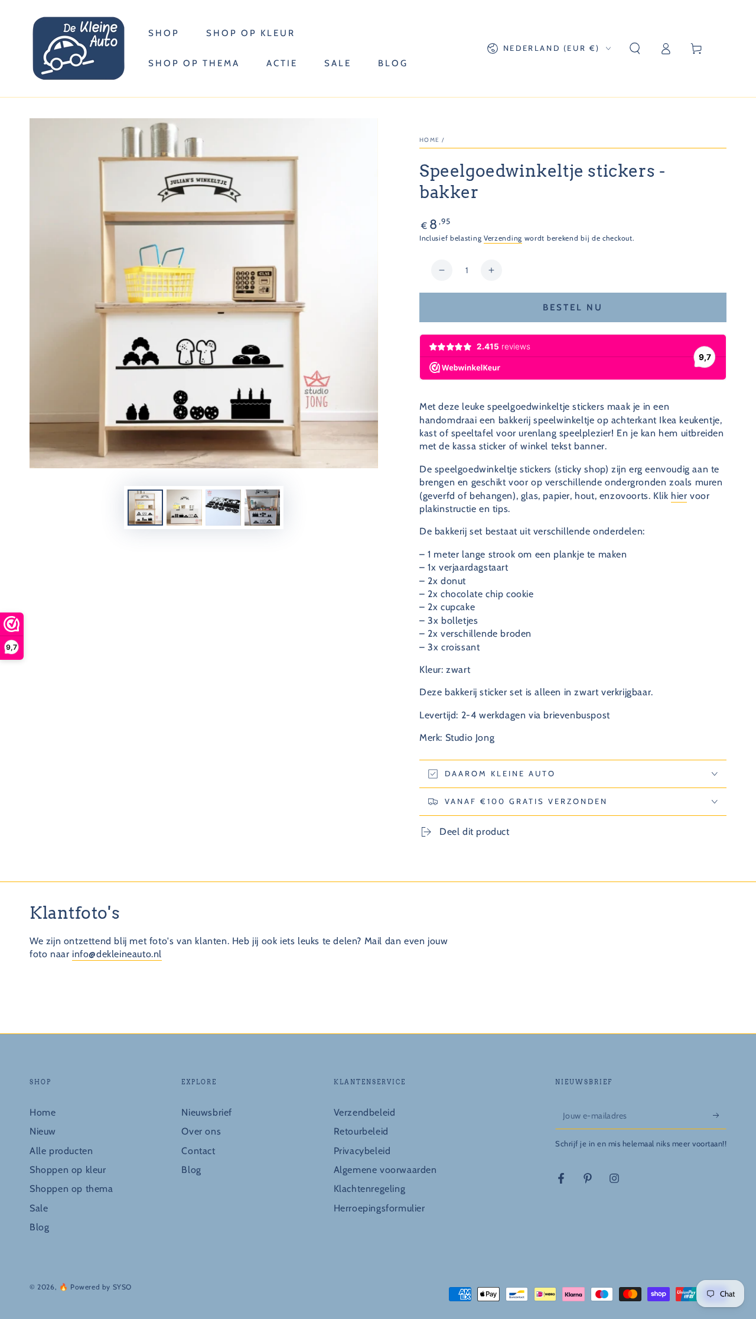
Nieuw (43, 1131)
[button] (635, 48)
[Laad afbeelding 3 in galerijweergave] (223, 508)
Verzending (503, 238)
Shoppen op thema (71, 1188)
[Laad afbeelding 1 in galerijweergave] (145, 508)
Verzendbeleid (365, 1112)
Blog (39, 1227)
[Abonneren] (719, 1116)
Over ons (201, 1131)
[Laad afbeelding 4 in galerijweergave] (262, 508)
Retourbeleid (361, 1131)
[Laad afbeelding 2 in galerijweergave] (184, 508)
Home (429, 140)
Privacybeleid (362, 1150)
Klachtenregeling (370, 1188)
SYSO (122, 1286)
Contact (198, 1150)
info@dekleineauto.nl (117, 954)
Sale (39, 1208)
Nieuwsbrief (206, 1112)
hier (679, 495)
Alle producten (61, 1150)
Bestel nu (573, 307)
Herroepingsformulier (379, 1208)
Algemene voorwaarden (385, 1169)
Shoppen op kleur (68, 1169)
